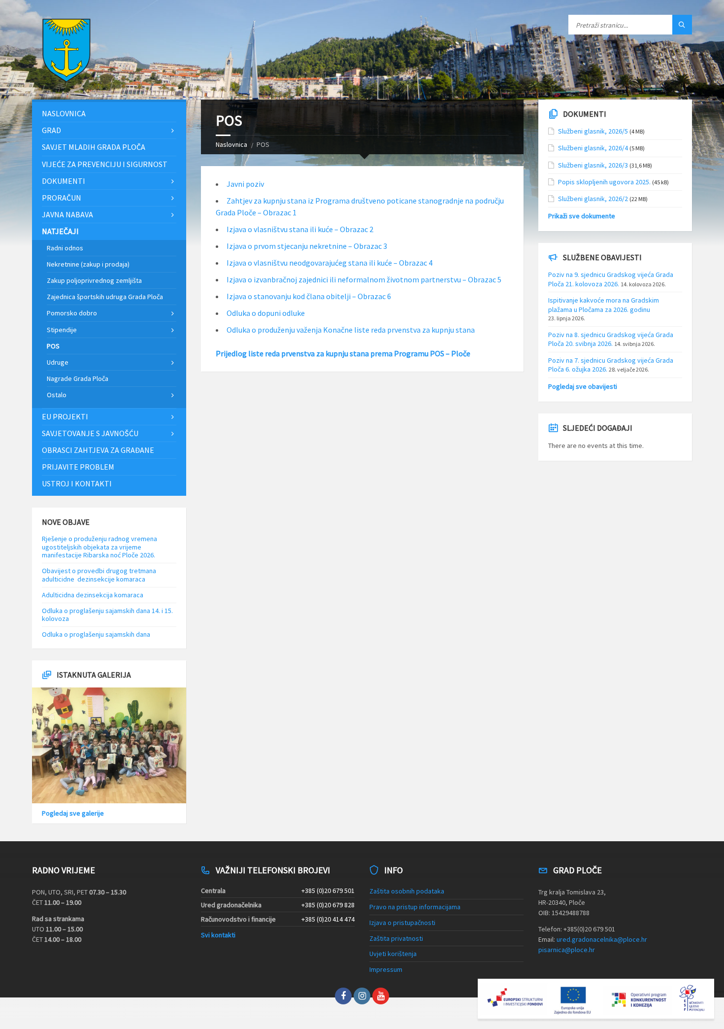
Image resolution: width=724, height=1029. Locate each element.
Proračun (61, 198)
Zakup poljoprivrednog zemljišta (94, 280)
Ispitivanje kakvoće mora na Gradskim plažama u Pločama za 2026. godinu (603, 304)
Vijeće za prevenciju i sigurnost (104, 164)
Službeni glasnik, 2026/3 (593, 165)
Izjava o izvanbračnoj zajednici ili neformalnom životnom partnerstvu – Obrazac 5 (364, 279)
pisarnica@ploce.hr (566, 949)
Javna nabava (67, 214)
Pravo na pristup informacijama (415, 906)
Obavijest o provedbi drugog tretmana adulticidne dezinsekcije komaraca (99, 574)
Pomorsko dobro (72, 313)
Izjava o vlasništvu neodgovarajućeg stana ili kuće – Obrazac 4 (329, 263)
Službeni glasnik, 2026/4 (593, 147)
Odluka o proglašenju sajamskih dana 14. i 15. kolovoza (107, 614)
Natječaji (60, 231)
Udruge (57, 362)
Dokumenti (63, 181)
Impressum (385, 969)
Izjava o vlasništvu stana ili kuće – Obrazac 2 (300, 229)
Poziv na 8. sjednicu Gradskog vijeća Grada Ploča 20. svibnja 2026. (610, 339)
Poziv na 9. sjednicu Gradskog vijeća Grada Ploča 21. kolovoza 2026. (610, 279)
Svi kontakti (218, 934)
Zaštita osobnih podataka (406, 891)
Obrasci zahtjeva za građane (98, 450)
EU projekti (65, 416)
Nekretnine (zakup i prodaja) (88, 264)
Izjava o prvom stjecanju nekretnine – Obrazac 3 (307, 246)
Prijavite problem (78, 467)
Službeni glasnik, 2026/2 (593, 198)
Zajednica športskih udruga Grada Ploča (105, 296)
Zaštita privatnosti (396, 938)
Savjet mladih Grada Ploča (93, 147)
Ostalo (56, 394)
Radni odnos (65, 247)
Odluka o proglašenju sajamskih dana (96, 634)
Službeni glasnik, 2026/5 (593, 131)
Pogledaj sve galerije (73, 813)
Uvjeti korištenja (393, 953)
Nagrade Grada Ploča (77, 378)
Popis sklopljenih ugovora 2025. (604, 181)
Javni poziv (245, 184)
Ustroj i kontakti (77, 483)
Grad (51, 130)
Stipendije (62, 329)
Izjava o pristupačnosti (402, 922)
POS (53, 346)
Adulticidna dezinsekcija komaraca (92, 594)
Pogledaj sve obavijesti (582, 386)
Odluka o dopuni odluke (266, 313)
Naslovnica (231, 144)
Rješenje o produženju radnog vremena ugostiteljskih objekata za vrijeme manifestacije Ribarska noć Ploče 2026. (99, 547)
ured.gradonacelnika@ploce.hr (602, 939)
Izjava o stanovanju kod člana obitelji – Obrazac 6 (309, 296)
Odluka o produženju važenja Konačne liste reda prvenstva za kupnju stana (351, 330)
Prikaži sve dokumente (581, 215)
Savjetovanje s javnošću (90, 433)
